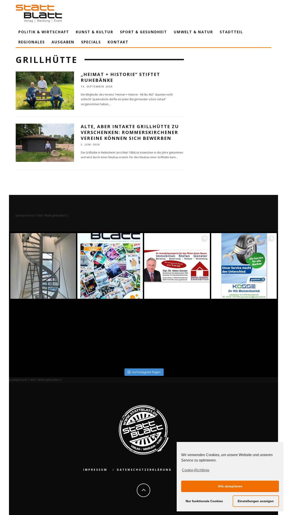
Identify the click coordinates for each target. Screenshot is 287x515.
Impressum (95, 470)
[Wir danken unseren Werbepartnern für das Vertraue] (244, 266)
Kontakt (118, 42)
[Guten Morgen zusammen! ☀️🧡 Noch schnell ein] (177, 333)
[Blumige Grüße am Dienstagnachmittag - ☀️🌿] (244, 333)
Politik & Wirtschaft (43, 31)
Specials (91, 42)
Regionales (31, 42)
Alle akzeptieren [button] (230, 486)
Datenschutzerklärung (144, 470)
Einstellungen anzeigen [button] (256, 501)
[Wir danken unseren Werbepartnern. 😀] (177, 266)
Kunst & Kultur (94, 31)
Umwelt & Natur (193, 31)
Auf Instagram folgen (146, 372)
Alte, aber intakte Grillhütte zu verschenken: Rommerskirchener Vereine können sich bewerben (130, 132)
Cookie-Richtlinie (195, 470)
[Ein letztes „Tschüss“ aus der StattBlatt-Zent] (110, 266)
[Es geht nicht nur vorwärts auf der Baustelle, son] (43, 266)
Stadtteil (231, 31)
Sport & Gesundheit (143, 31)
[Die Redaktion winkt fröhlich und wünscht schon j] (110, 333)
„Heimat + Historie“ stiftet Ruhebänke (120, 77)
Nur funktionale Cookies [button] (204, 501)
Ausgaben (63, 42)
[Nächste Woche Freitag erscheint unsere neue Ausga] (43, 333)
